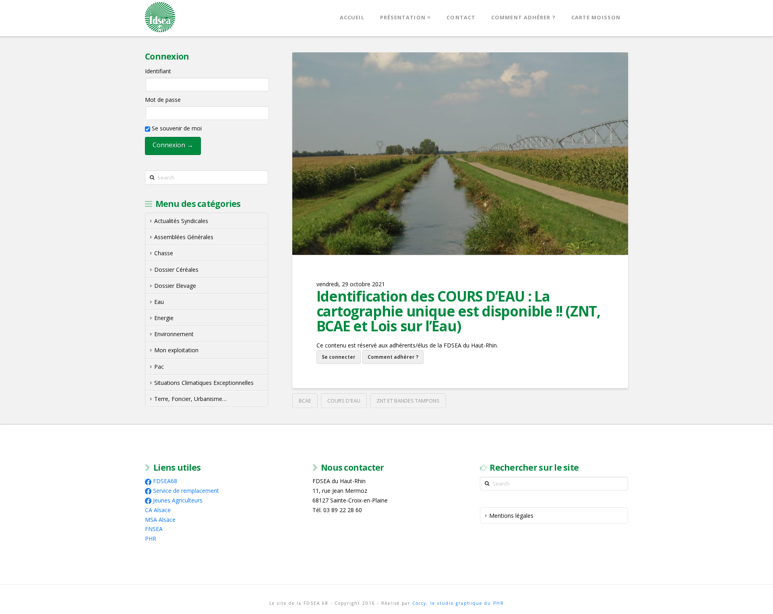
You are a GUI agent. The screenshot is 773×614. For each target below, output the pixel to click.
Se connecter (338, 357)
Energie (164, 318)
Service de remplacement (186, 490)
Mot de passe (163, 99)
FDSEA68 (165, 481)
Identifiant (158, 71)
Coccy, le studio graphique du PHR (458, 603)
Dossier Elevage (175, 285)
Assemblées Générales (183, 237)
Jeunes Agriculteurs (178, 500)
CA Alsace (158, 510)
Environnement (174, 334)
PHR (150, 538)
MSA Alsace (160, 519)
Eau (159, 302)
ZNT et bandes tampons (408, 400)
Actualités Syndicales (181, 221)
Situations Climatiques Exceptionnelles (204, 383)
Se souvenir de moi (176, 128)
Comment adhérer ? (393, 357)
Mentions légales (511, 515)
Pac (159, 366)
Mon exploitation (176, 350)
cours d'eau (343, 400)
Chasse (163, 253)
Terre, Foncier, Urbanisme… (190, 399)
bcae (305, 400)
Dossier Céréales (176, 269)
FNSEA (154, 529)
